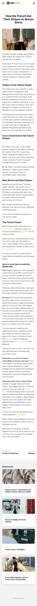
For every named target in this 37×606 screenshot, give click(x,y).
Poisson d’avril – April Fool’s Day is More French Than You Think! (18, 491)
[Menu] (3, 3)
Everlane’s (9, 339)
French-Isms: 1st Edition (15, 549)
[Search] (34, 3)
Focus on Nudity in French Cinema (15, 521)
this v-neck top (22, 341)
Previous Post (10, 452)
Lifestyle (7, 487)
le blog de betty (8, 249)
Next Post (31, 452)
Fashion (18, 12)
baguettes (24, 231)
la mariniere (20, 415)
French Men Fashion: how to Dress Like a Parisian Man (16, 578)
